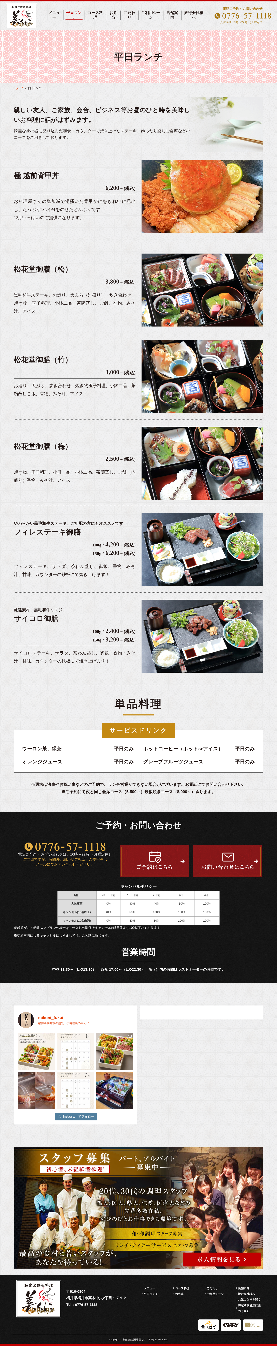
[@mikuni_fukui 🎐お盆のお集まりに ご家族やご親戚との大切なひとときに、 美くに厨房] (114, 1051)
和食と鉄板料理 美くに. (134, 1339)
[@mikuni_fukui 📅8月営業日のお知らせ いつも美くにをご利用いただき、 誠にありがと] (75, 1051)
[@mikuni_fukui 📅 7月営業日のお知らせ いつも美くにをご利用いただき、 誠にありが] (75, 1090)
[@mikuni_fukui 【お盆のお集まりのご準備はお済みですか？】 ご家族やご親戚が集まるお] (36, 1051)
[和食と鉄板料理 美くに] (21, 16)
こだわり (129, 15)
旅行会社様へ (193, 15)
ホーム (19, 88)
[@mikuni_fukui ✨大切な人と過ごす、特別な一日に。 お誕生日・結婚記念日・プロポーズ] (36, 1090)
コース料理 (95, 15)
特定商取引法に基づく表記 (249, 1308)
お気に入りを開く (249, 1299)
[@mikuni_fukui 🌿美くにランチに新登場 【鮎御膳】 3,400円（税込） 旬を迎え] (114, 1090)
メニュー (54, 15)
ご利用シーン (151, 15)
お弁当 (113, 15)
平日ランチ (74, 14)
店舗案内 (172, 15)
